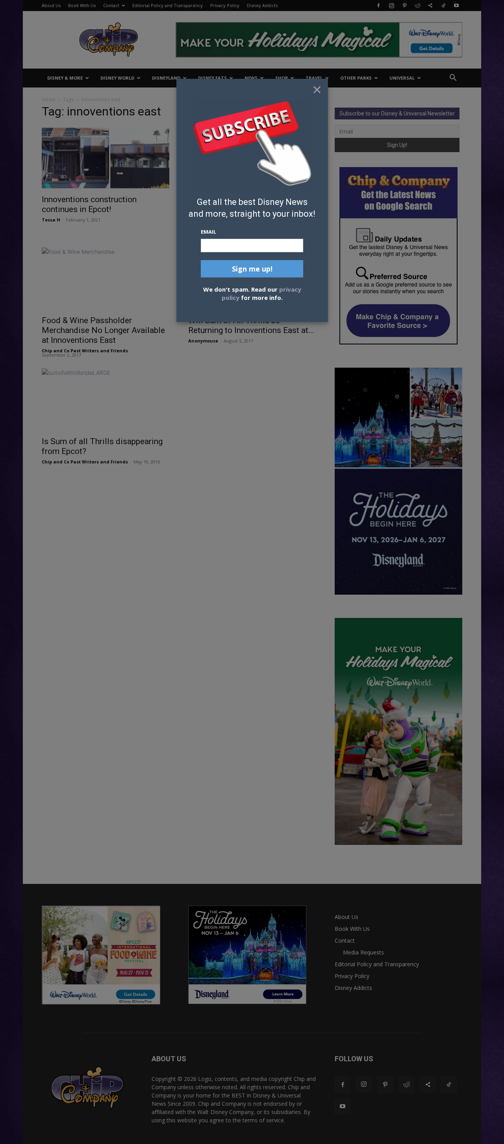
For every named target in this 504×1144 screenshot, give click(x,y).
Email (208, 231)
